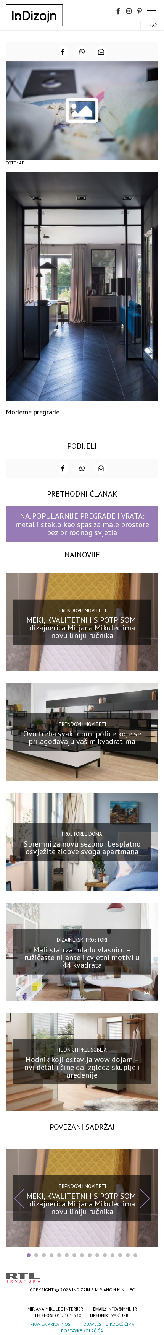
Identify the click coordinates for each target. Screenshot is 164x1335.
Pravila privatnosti (52, 1324)
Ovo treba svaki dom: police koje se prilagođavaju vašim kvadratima (82, 737)
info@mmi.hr (122, 1309)
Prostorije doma (82, 834)
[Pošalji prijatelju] (101, 51)
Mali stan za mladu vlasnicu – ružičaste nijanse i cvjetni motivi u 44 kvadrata (82, 957)
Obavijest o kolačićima (108, 1324)
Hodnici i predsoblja (82, 1050)
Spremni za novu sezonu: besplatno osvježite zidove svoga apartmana (82, 847)
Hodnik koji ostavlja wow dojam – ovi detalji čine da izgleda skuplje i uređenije (82, 1067)
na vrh (150, 1275)
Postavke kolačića (82, 1330)
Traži (152, 25)
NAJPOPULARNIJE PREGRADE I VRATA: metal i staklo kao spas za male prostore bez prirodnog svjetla (82, 524)
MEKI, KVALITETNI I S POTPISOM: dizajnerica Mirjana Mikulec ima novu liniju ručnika (82, 627)
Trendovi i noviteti (82, 610)
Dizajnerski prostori (82, 940)
